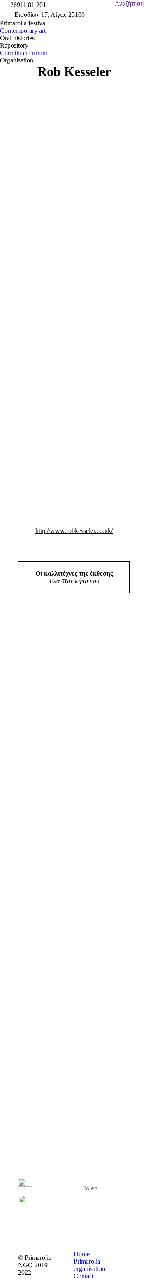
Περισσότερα (49, 724)
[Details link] (26, 696)
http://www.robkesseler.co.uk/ (74, 530)
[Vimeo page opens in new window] (56, 1219)
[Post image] (52, 643)
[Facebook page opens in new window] (56, 1207)
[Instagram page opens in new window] (56, 1232)
